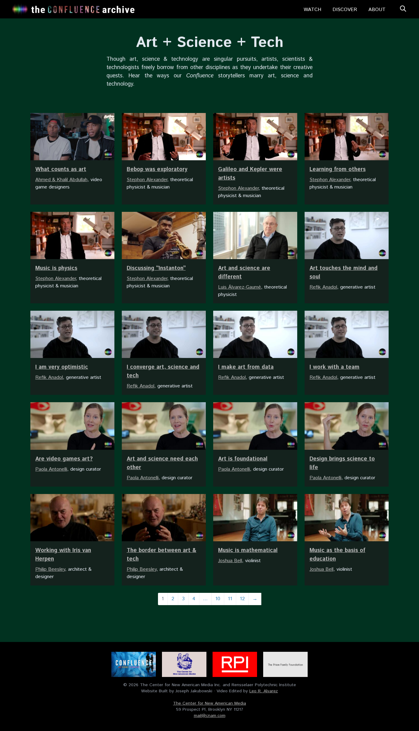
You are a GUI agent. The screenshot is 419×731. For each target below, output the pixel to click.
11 (230, 598)
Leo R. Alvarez (263, 691)
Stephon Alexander (147, 179)
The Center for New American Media (209, 703)
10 (217, 598)
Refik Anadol (323, 287)
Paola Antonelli (51, 469)
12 (242, 598)
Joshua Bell (230, 560)
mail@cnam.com (209, 716)
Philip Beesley (50, 569)
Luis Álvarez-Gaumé (239, 287)
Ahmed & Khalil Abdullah (61, 179)
